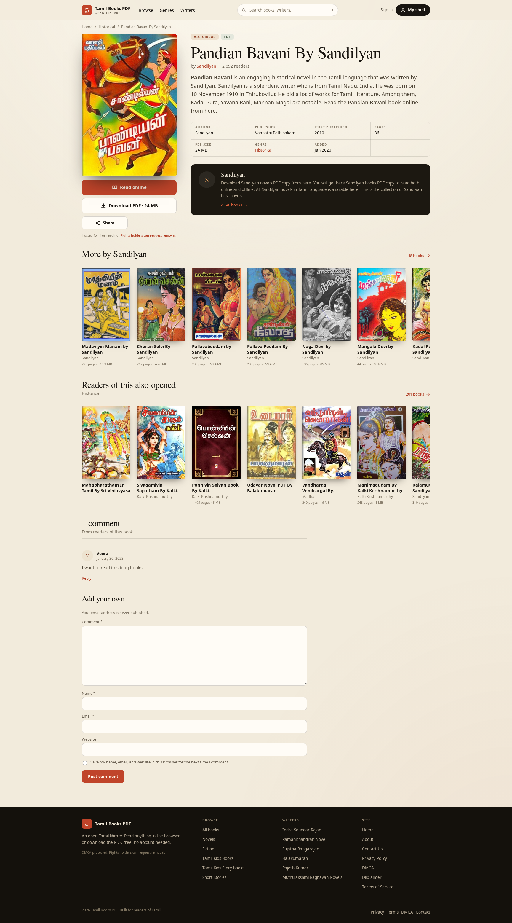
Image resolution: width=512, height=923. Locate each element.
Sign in (386, 10)
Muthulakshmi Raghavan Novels (312, 877)
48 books (416, 256)
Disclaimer (372, 877)
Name (88, 693)
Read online (133, 187)
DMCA (368, 868)
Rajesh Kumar (295, 868)
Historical (107, 27)
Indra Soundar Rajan (301, 830)
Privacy (377, 912)
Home (87, 27)
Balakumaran (295, 858)
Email (88, 716)
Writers (187, 10)
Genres (167, 10)
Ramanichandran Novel (304, 839)
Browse (146, 10)
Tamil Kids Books (217, 858)
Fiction (208, 849)
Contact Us (372, 849)
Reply (87, 578)
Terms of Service (377, 886)
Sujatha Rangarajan (300, 849)
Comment (92, 622)
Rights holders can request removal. (148, 235)
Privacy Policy (374, 858)
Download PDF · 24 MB (133, 205)
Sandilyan (206, 66)
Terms (393, 912)
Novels (208, 839)
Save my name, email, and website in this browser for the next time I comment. (159, 762)
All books (210, 830)
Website (89, 739)
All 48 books (231, 205)
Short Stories (214, 877)
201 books (415, 394)
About (367, 839)
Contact (423, 912)
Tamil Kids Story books (223, 868)
